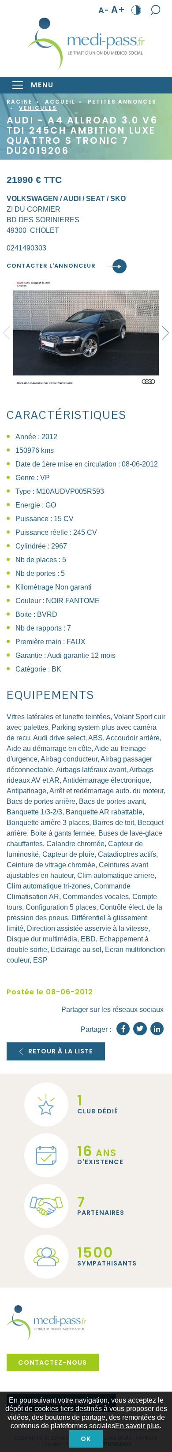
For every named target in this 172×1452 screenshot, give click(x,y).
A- (103, 10)
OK (86, 1438)
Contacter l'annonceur (51, 266)
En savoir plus (137, 1426)
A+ (118, 10)
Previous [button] (6, 333)
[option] (86, 333)
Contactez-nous (52, 1362)
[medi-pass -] (86, 43)
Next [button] (165, 333)
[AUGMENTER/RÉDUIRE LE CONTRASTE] (136, 9)
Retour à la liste (60, 1051)
